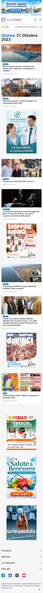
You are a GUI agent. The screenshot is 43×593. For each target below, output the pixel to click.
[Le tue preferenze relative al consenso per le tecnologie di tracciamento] (39, 589)
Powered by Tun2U (7, 588)
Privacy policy (28, 585)
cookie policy (36, 585)
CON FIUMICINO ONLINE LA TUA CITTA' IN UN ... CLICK (20, 26)
